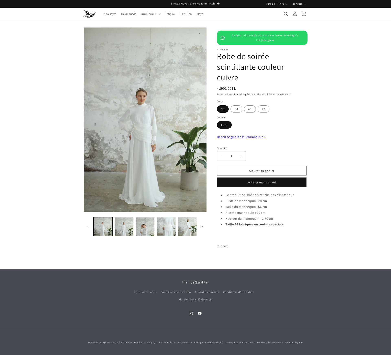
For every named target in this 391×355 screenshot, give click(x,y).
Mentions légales (294, 342)
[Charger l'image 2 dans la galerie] (123, 226)
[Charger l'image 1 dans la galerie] (102, 226)
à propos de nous (145, 292)
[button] (150, 14)
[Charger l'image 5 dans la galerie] (187, 226)
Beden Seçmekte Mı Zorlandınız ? (241, 137)
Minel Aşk (101, 342)
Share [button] (224, 246)
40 (250, 109)
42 (263, 109)
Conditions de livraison (175, 292)
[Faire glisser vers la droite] (202, 226)
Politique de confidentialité (208, 342)
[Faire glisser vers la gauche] (87, 226)
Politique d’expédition (269, 342)
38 (236, 109)
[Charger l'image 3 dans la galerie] (145, 226)
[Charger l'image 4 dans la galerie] (166, 226)
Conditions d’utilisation (240, 342)
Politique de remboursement (174, 342)
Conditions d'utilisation (238, 292)
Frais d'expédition (244, 94)
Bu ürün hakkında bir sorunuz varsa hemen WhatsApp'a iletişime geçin (265, 38)
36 (222, 109)
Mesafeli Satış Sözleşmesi (195, 299)
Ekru (224, 125)
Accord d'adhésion (207, 292)
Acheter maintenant (261, 182)
